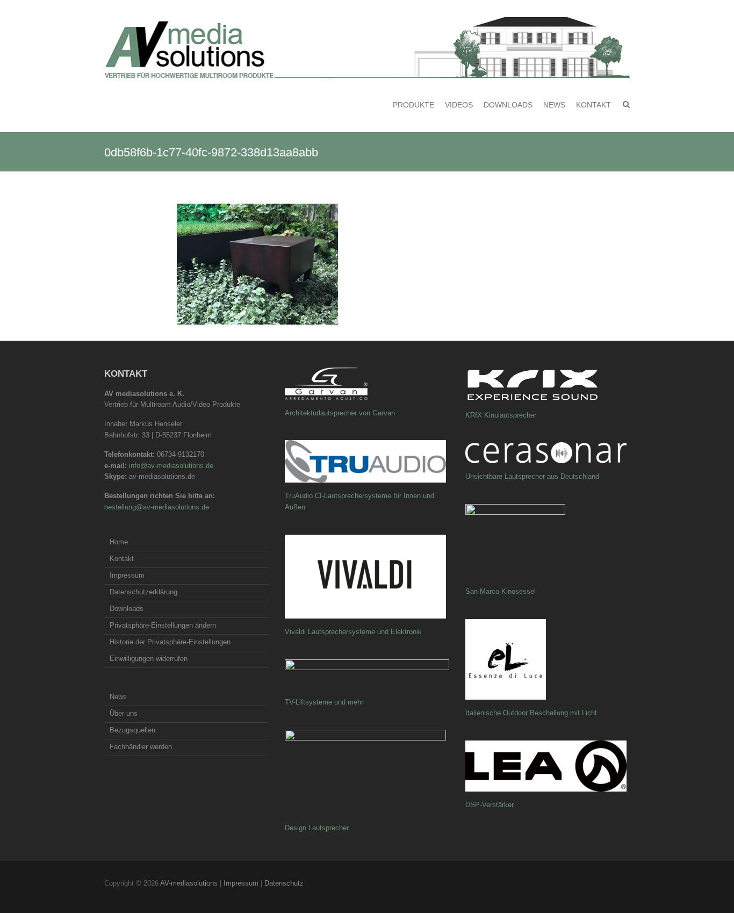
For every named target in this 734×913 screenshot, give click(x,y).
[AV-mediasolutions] (367, 47)
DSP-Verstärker (489, 805)
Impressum (127, 575)
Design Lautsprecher (317, 828)
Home (119, 542)
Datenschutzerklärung (143, 592)
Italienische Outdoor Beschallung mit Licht (531, 713)
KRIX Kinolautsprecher (500, 415)
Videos (459, 104)
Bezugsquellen (132, 730)
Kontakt (593, 104)
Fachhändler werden (141, 747)
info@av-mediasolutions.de (171, 466)
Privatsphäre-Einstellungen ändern (163, 625)
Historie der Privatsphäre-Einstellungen (170, 642)
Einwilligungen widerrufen (149, 659)
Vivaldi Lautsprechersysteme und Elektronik (353, 632)
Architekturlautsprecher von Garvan (340, 413)
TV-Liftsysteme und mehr (324, 702)
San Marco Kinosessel (500, 591)
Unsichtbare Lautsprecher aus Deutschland (532, 476)
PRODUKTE (413, 104)
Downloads (508, 104)
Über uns (124, 713)
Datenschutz (284, 883)
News (554, 104)
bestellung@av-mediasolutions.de (156, 507)
